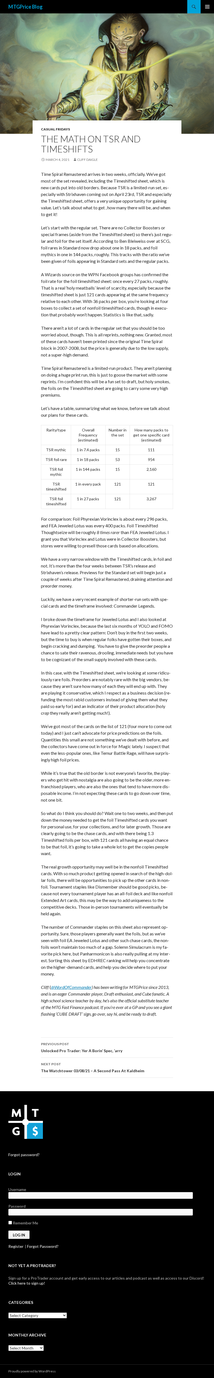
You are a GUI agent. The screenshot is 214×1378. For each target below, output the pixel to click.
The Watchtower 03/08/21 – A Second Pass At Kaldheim (92, 1067)
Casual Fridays (55, 129)
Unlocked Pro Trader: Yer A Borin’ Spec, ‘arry (81, 1047)
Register (15, 1246)
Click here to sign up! (26, 1283)
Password (17, 1206)
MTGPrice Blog (25, 7)
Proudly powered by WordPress (32, 1371)
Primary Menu (207, 6)
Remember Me (25, 1223)
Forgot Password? (43, 1246)
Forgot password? (24, 1154)
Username (17, 1189)
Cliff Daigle (87, 159)
